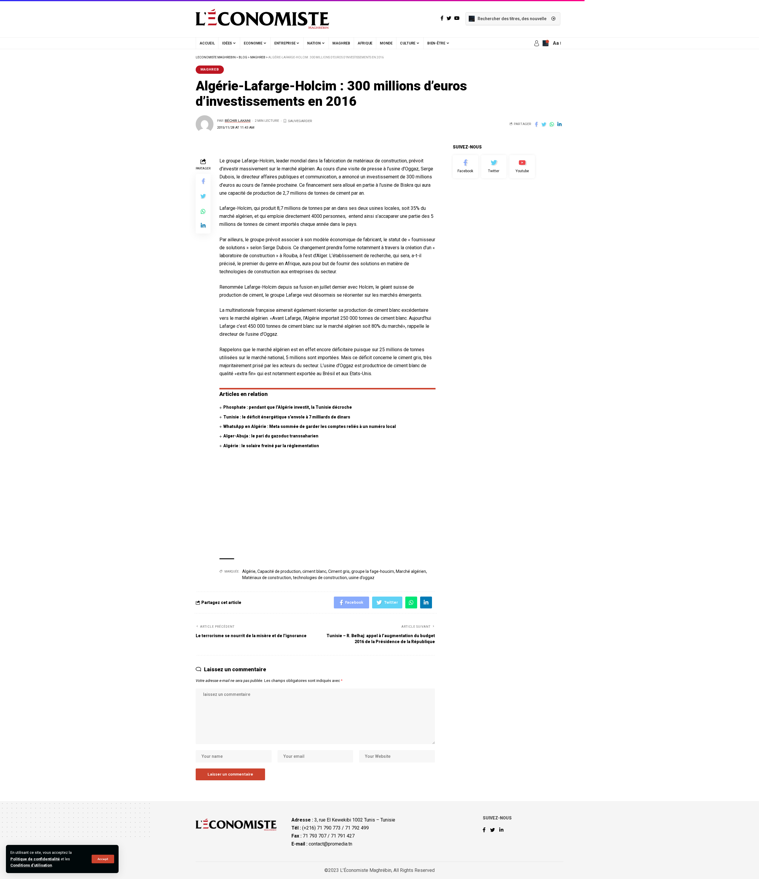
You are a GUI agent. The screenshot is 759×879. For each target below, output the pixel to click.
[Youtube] (522, 167)
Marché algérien (411, 571)
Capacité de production (279, 571)
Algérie (249, 571)
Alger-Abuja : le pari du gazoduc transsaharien (270, 436)
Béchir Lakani (238, 121)
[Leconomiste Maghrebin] (262, 18)
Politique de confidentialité (35, 859)
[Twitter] (494, 167)
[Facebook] (465, 167)
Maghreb (209, 69)
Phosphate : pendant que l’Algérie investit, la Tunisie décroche (287, 407)
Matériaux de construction (266, 577)
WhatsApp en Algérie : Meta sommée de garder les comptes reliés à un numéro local (309, 426)
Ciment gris (339, 571)
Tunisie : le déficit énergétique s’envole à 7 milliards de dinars (286, 417)
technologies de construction (320, 577)
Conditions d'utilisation (31, 865)
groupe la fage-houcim (372, 571)
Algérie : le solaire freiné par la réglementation (271, 445)
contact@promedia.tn (330, 844)
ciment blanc (314, 571)
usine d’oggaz (361, 577)
